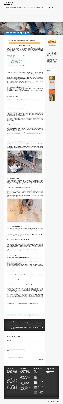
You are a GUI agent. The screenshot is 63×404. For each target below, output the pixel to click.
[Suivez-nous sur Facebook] (52, 7)
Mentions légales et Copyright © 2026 (53, 401)
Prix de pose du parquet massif (14, 61)
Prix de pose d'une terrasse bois (40, 371)
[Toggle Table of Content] (23, 55)
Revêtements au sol (14, 35)
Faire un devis (25, 42)
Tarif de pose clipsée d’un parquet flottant (17, 59)
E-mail (8, 353)
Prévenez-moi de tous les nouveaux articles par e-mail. (16, 357)
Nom (8, 350)
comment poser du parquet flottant (34, 113)
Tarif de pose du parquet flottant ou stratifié (16, 58)
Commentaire (9, 340)
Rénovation (7, 7)
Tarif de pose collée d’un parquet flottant (17, 60)
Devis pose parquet (11, 64)
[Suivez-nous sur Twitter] (49, 7)
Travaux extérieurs (19, 7)
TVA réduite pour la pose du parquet (15, 62)
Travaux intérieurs (13, 7)
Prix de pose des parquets (12, 57)
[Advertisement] (31, 15)
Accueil (7, 35)
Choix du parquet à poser (11, 56)
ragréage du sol (34, 195)
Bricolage (25, 7)
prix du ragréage (40, 195)
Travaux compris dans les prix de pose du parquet (15, 63)
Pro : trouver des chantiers (39, 7)
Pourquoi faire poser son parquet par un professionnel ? (16, 65)
